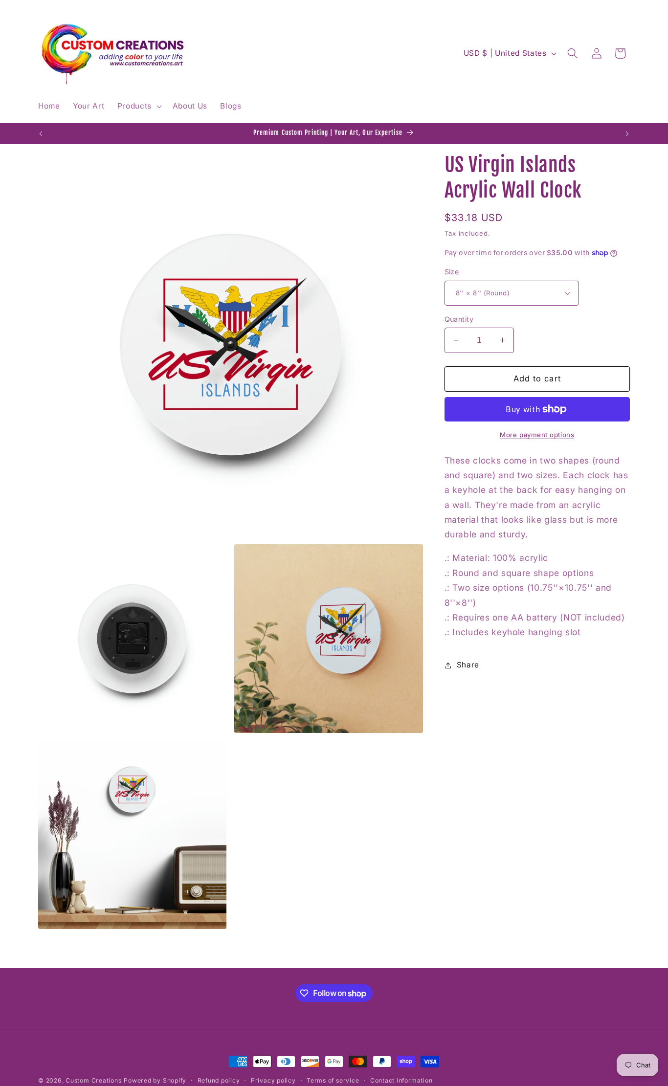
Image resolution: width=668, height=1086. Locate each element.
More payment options (537, 435)
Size (452, 271)
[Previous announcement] (41, 133)
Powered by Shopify (155, 1080)
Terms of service (333, 1080)
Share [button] (468, 664)
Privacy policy (273, 1080)
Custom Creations (93, 1080)
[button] (138, 106)
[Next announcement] (627, 133)
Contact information (401, 1080)
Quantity (459, 319)
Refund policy (219, 1080)
